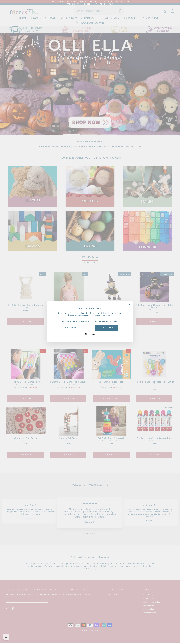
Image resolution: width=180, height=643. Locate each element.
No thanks (90, 334)
